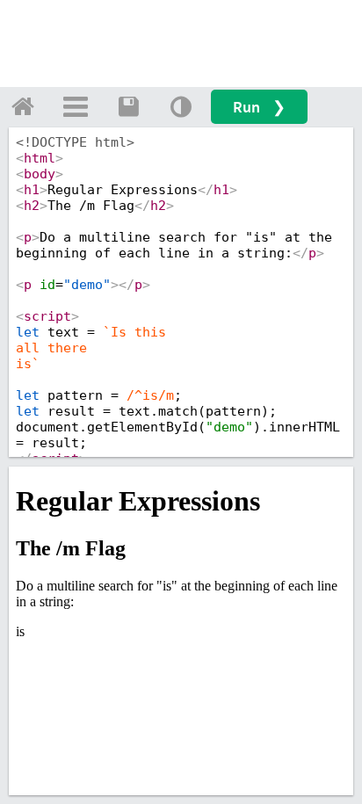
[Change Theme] (181, 106)
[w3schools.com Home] (23, 106)
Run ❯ (259, 107)
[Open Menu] (75, 106)
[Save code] (128, 106)
